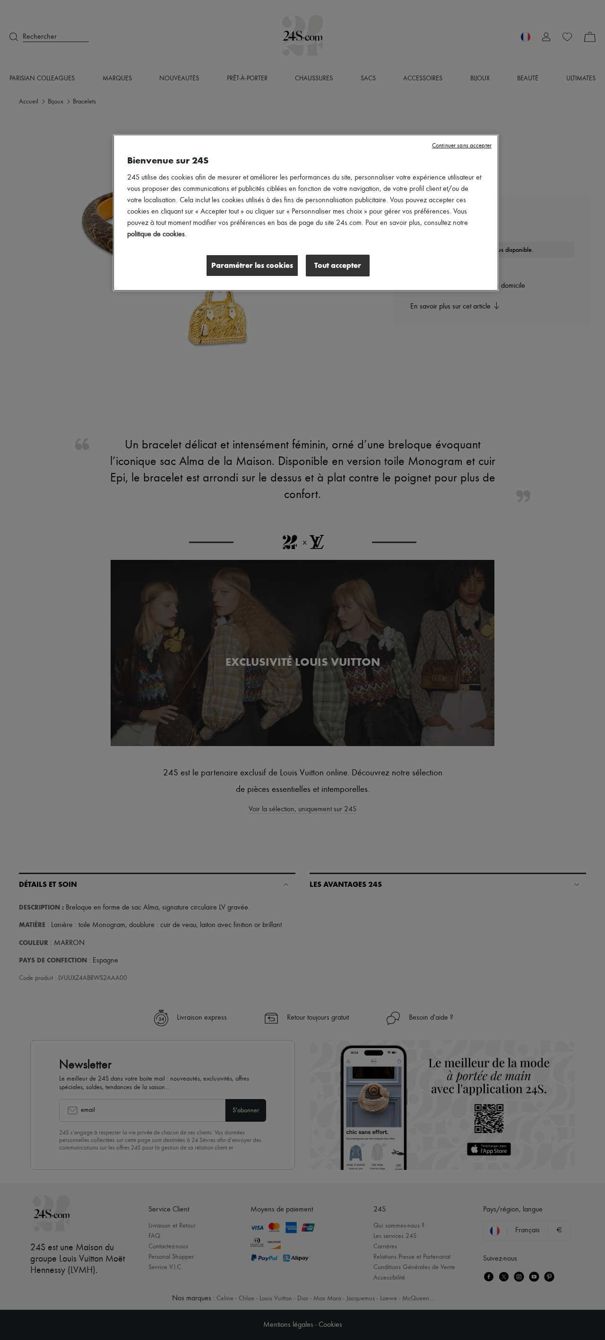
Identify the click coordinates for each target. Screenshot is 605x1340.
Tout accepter (337, 265)
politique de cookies (156, 234)
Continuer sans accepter (462, 146)
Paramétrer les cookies (252, 265)
